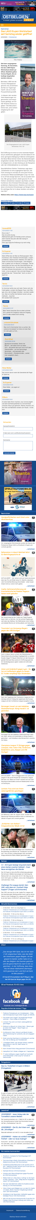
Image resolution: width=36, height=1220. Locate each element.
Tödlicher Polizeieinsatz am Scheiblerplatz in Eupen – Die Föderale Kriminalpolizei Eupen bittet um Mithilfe (18, 910)
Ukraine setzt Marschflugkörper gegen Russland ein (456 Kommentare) (18, 1174)
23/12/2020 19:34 (10, 341)
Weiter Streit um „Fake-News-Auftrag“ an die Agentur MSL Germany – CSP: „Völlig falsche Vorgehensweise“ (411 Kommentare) (19, 1179)
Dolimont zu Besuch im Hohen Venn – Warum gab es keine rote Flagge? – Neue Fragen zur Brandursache (18, 1028)
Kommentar (6, 440)
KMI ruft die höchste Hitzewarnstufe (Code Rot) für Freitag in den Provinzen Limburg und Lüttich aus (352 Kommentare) (19, 1200)
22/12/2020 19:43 (7, 399)
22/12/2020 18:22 (7, 286)
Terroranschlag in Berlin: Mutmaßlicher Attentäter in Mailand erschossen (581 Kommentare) (19, 1161)
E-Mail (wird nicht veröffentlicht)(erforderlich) (16, 433)
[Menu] (2, 25)
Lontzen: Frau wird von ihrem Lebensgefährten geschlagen (17, 1022)
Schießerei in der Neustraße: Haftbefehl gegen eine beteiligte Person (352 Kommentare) (19, 1195)
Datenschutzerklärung (23, 1210)
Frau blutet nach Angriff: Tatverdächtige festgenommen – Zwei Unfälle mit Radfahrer (17, 1018)
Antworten (5, 246)
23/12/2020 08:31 (9, 324)
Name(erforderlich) (9, 426)
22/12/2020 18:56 (7, 370)
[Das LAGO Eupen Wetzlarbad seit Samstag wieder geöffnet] (18, 49)
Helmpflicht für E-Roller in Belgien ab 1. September (18, 1051)
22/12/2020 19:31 (8, 384)
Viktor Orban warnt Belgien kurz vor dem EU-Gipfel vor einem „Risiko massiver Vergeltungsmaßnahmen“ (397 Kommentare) (19, 1189)
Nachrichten (5, 29)
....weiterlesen (30, 549)
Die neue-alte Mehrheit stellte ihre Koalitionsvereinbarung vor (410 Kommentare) (18, 1184)
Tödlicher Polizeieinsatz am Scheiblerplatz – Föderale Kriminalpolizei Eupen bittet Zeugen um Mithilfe (18, 1014)
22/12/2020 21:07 (8, 308)
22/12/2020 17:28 (7, 230)
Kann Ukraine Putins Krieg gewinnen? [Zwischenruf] (19, 1048)
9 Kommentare (13, 37)
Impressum (9, 1210)
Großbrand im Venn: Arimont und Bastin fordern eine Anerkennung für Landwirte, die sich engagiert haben (18, 1033)
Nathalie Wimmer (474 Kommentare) (14, 1171)
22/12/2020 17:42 (7, 253)
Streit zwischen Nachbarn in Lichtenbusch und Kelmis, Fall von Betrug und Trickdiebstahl (18, 1039)
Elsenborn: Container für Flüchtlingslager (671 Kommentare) (17, 1156)
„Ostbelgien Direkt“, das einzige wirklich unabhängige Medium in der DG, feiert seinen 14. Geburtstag (18, 1044)
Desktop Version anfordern (18, 1216)
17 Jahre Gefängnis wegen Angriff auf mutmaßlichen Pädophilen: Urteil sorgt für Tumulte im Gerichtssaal (18, 1055)
